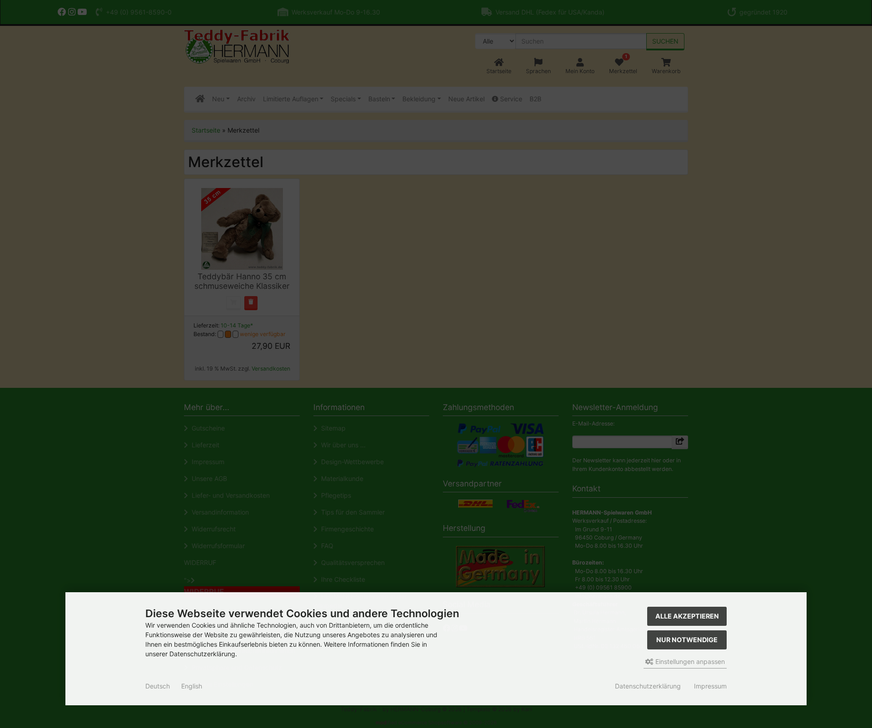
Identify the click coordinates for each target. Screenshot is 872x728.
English (191, 686)
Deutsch (157, 686)
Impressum (710, 686)
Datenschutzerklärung (648, 686)
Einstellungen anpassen (689, 661)
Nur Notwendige (687, 640)
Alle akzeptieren (687, 616)
